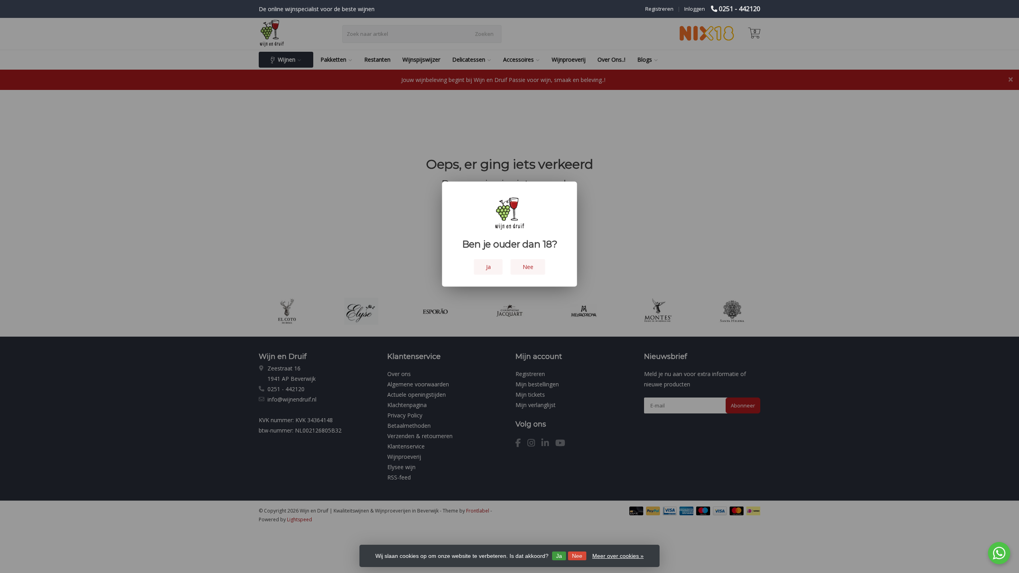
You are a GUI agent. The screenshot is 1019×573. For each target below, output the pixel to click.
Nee (577, 556)
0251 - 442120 (739, 8)
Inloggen (694, 8)
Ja (559, 556)
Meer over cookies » (618, 556)
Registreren (659, 8)
